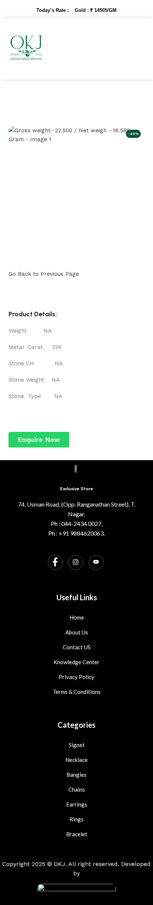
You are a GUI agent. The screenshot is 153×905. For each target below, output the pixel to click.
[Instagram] (75, 562)
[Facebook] (55, 562)
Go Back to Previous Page (44, 274)
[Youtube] (96, 562)
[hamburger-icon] (130, 49)
